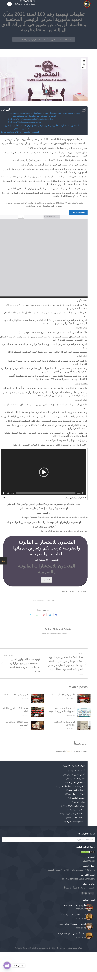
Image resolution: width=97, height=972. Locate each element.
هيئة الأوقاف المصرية (76, 821)
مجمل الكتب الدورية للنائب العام (15, 710)
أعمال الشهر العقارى (76, 775)
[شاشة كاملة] (4, 493)
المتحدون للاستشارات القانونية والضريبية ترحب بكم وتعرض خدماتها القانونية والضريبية (41, 125)
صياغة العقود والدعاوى (75, 806)
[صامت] (8, 493)
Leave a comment (38, 601)
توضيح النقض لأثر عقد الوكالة (73, 915)
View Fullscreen (78, 212)
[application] (43, 472)
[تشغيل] (83, 493)
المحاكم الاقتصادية (77, 790)
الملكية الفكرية (78, 798)
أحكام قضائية (79, 771)
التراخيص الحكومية (77, 782)
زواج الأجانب (79, 802)
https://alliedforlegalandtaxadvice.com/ (27, 122)
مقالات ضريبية (79, 810)
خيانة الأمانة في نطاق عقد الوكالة (72, 934)
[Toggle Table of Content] (82, 110)
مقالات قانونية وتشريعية (75, 814)
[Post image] (83, 698)
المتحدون (47, 580)
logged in (69, 751)
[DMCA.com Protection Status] (87, 852)
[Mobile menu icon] (9, 4)
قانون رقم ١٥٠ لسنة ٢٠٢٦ (15, 694)
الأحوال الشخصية (77, 778)
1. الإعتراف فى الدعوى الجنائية (75, 498)
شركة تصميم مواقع (75, 948)
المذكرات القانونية (77, 794)
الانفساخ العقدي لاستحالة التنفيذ (72, 924)
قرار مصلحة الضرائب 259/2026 (64, 723)
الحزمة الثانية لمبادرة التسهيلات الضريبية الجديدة (62, 710)
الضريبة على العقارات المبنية (73, 786)
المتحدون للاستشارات (20, 129)
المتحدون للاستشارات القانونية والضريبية (21, 132)
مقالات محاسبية (78, 817)
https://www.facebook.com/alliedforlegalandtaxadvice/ (33, 119)
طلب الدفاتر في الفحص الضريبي (16, 723)
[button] (43, 472)
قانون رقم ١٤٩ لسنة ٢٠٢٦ (62, 694)
